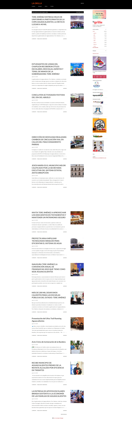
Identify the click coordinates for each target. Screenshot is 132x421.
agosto (95, 33)
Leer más (65, 38)
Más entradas (64, 414)
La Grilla (37, 3)
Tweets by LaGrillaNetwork (99, 158)
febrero (95, 44)
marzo (95, 42)
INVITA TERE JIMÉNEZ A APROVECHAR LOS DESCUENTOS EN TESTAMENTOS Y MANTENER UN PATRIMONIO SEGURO (49, 215)
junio (94, 36)
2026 (94, 31)
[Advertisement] (49, 51)
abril (94, 40)
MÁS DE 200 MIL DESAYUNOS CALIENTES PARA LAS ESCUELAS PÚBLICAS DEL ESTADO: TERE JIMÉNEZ (49, 295)
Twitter (46, 6)
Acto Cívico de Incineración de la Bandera (49, 342)
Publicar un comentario (42, 38)
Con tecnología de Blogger (58, 418)
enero (95, 46)
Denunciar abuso (96, 53)
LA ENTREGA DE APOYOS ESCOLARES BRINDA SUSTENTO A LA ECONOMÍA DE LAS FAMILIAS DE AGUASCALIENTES (49, 393)
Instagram (40, 6)
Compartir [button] (34, 38)
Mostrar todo (79, 12)
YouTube (51, 6)
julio (94, 35)
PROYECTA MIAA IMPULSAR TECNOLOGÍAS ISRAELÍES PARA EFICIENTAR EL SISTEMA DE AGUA (47, 240)
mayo (95, 38)
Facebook (33, 6)
